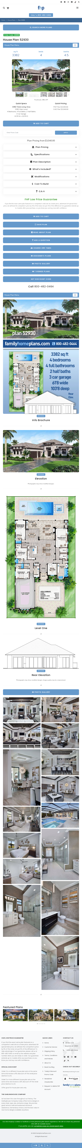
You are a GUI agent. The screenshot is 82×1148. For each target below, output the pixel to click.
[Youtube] (72, 2)
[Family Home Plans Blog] (78, 2)
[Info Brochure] (41, 356)
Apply (66, 132)
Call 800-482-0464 (41, 15)
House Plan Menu (11, 45)
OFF (47, 100)
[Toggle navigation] (75, 45)
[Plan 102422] (15, 1015)
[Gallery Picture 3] (60, 735)
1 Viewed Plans (42, 271)
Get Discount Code (41, 279)
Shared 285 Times (42, 248)
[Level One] (41, 557)
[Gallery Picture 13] (60, 908)
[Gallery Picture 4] (21, 735)
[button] (37, 1023)
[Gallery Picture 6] (21, 777)
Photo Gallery (42, 264)
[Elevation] (41, 75)
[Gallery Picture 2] (60, 709)
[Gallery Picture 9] (21, 819)
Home (3, 20)
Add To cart (42, 216)
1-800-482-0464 (72, 1050)
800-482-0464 (44, 286)
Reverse (41, 416)
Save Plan (41, 224)
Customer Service (50, 1047)
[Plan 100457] (41, 1015)
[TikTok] (75, 2)
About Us (47, 1063)
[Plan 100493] (66, 1015)
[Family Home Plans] (41, 8)
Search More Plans (42, 27)
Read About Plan (42, 232)
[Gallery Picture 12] (21, 871)
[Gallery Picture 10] (60, 854)
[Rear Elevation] (41, 653)
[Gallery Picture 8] (60, 815)
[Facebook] (64, 2)
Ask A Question (42, 240)
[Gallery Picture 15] (60, 963)
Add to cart (42, 123)
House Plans (12, 20)
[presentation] (4, 1015)
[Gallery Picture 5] (60, 762)
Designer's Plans (42, 256)
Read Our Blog (49, 1067)
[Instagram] (68, 2)
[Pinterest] (61, 2)
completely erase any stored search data (48, 1126)
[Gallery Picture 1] (21, 709)
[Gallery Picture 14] (21, 911)
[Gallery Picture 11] (21, 845)
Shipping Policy (49, 1051)
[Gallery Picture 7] (60, 789)
